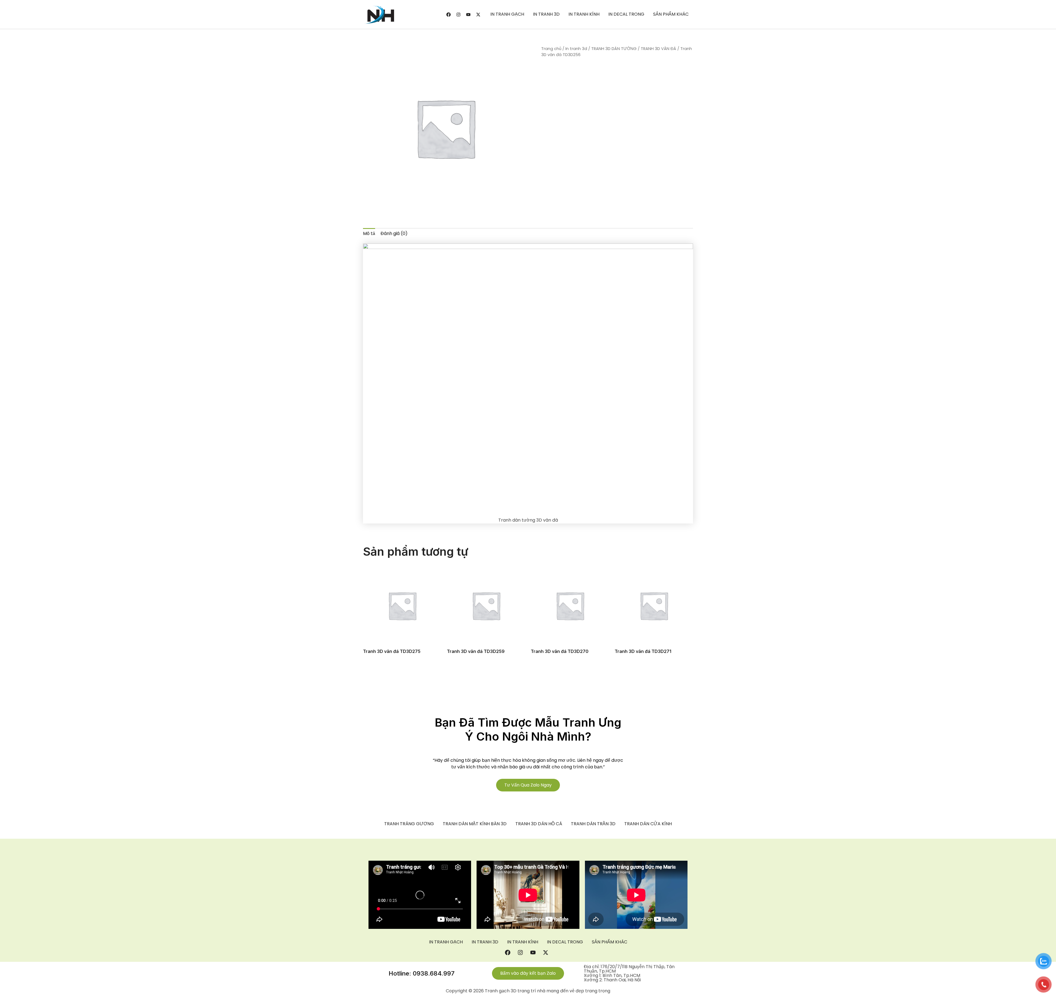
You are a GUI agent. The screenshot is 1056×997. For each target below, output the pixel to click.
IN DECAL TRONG (626, 14)
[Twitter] (478, 14)
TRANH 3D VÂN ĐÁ (658, 48)
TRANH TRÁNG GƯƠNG (409, 824)
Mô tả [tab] (369, 233)
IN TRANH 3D (546, 14)
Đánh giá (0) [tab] (394, 233)
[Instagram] (458, 14)
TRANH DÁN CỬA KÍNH (648, 824)
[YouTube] (468, 14)
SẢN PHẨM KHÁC (671, 14)
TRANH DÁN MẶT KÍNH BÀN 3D (475, 824)
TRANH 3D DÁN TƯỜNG (614, 48)
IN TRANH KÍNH (584, 14)
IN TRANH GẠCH (507, 14)
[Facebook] (448, 14)
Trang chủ (551, 48)
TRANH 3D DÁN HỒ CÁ (538, 824)
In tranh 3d (576, 48)
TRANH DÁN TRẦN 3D (593, 824)
